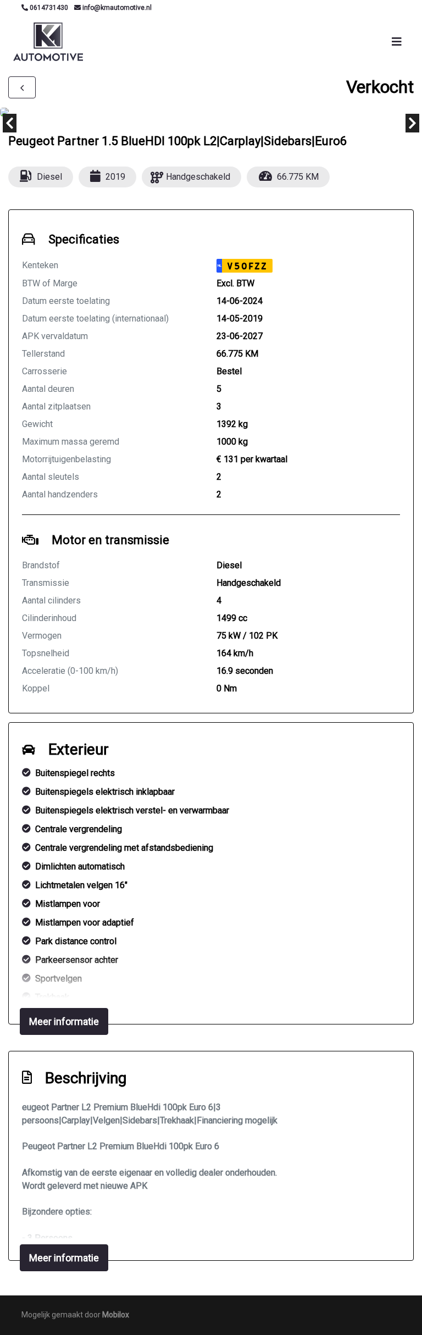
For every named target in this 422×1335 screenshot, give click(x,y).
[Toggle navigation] (397, 42)
